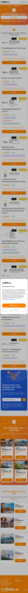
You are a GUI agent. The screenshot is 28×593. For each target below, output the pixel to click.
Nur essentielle (14, 309)
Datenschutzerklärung (9, 299)
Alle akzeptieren (14, 305)
